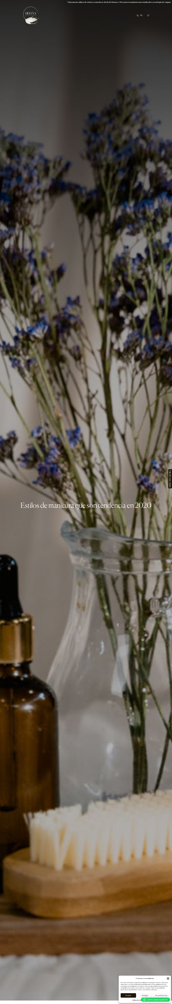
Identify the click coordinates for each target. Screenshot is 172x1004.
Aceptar (128, 995)
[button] (168, 979)
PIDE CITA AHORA (170, 478)
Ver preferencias (161, 995)
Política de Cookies (137, 1000)
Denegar (145, 995)
